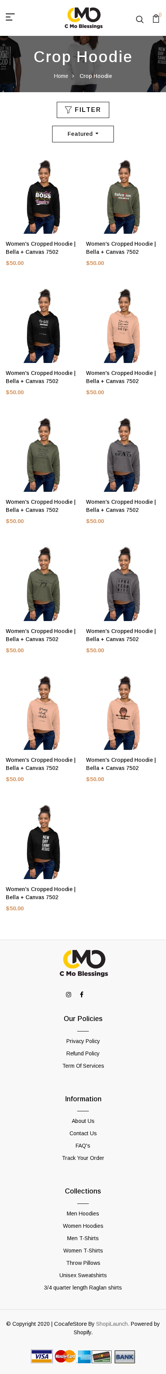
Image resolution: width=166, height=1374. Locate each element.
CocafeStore (70, 1323)
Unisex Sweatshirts (83, 1275)
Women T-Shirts (83, 1250)
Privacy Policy (83, 1041)
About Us (83, 1121)
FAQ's (83, 1146)
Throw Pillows (83, 1263)
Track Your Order (83, 1158)
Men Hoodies (83, 1213)
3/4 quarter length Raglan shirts (83, 1288)
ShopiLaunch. (112, 1324)
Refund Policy (83, 1053)
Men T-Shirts (83, 1238)
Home (61, 76)
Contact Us (83, 1133)
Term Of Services (83, 1066)
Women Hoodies (83, 1226)
